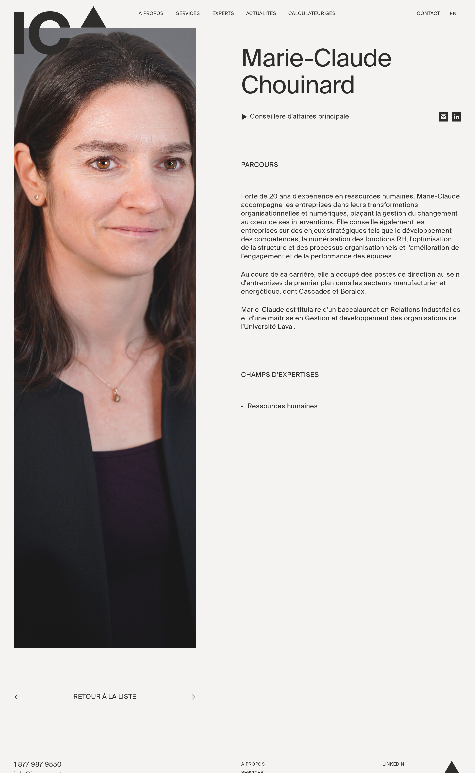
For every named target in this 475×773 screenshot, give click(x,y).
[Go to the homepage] (60, 30)
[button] (151, 14)
